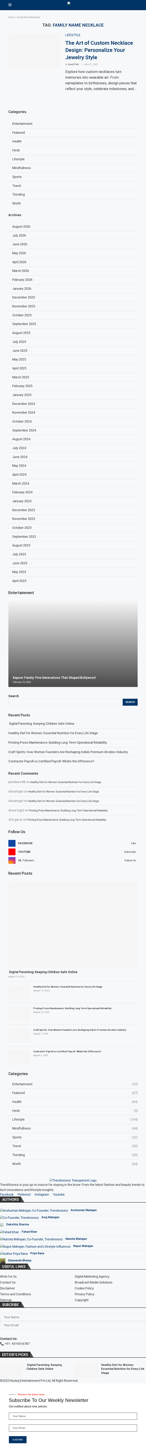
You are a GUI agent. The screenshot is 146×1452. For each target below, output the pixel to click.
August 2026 (21, 226)
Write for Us (8, 1276)
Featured (75, 1093)
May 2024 (19, 465)
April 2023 (19, 581)
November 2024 (23, 412)
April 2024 (19, 474)
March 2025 (20, 377)
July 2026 (19, 235)
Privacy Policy (84, 1294)
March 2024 (20, 483)
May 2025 (19, 359)
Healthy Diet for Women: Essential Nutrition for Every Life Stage (53, 733)
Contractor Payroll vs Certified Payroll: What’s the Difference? (51, 761)
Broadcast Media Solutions (94, 1282)
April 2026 (19, 262)
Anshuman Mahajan (84, 1210)
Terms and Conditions (15, 1294)
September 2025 (24, 324)
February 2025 (22, 386)
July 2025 (19, 342)
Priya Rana (37, 1253)
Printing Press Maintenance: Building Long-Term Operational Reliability (57, 742)
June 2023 (19, 563)
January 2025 (21, 395)
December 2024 (23, 404)
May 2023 (19, 572)
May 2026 (19, 253)
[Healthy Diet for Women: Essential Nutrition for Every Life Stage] (19, 992)
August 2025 (21, 333)
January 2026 (21, 288)
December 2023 (23, 510)
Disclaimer (7, 1288)
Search (13, 696)
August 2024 (21, 439)
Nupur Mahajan (83, 1246)
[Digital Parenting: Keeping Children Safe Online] (73, 924)
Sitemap (6, 1300)
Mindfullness (75, 1128)
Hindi (75, 1111)
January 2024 (21, 501)
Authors (10, 1199)
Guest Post (73, 64)
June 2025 (19, 350)
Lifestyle (75, 1119)
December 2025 (23, 297)
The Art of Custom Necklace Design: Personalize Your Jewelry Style (99, 50)
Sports (75, 1137)
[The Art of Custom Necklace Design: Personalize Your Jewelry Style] (34, 50)
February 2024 (22, 492)
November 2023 (23, 519)
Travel (75, 1146)
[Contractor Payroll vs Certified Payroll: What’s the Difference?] (19, 1057)
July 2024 (19, 448)
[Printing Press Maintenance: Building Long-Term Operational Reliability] (19, 1014)
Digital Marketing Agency (92, 1276)
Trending (75, 1155)
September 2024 (24, 430)
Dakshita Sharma (17, 1224)
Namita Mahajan (76, 1239)
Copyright (81, 1300)
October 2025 (22, 315)
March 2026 (20, 271)
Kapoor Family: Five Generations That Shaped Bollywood (54, 677)
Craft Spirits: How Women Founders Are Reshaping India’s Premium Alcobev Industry (68, 752)
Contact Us (8, 1282)
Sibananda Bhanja (19, 1260)
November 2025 (23, 306)
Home (11, 17)
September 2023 (24, 536)
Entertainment (75, 1084)
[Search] (136, 5)
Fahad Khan (29, 1231)
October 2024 (22, 421)
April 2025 (19, 368)
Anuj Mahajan (50, 1217)
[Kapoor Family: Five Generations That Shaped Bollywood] (73, 644)
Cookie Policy (84, 1288)
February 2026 (22, 280)
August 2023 (21, 545)
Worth (75, 1164)
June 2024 (19, 457)
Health (75, 1102)
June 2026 (19, 244)
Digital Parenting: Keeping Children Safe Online (41, 723)
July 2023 (19, 554)
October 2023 (22, 528)
